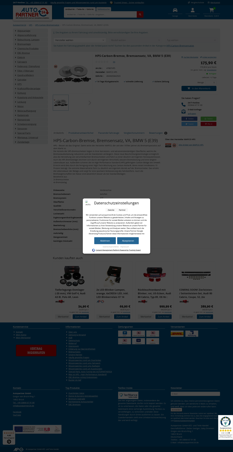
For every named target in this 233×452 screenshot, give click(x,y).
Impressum (124, 246)
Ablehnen (105, 240)
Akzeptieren (128, 240)
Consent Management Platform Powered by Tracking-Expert (118, 250)
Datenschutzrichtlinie (111, 246)
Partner (122, 210)
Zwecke (111, 210)
